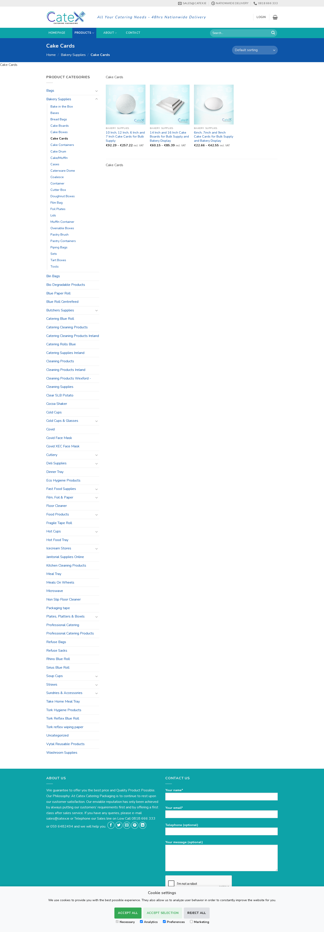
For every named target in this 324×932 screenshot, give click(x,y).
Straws (51, 684)
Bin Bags (53, 276)
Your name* (174, 790)
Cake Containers (62, 145)
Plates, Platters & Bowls (65, 616)
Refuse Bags (56, 642)
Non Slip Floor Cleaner (63, 599)
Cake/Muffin (59, 158)
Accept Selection (163, 913)
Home (51, 54)
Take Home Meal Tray (63, 701)
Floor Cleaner (56, 505)
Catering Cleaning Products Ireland (72, 335)
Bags (50, 90)
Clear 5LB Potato (59, 395)
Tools (54, 266)
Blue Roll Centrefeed (62, 301)
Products (82, 33)
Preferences (176, 922)
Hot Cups (53, 531)
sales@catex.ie (57, 818)
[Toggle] (96, 90)
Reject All (196, 913)
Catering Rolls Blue (61, 344)
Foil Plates (57, 209)
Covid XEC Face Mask (63, 446)
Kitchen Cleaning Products (66, 565)
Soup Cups (54, 675)
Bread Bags (58, 119)
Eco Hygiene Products (63, 480)
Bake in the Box (61, 106)
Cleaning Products (60, 361)
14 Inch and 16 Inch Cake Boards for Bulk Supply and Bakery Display (169, 136)
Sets (53, 253)
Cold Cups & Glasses (62, 420)
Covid (50, 429)
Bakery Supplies (73, 54)
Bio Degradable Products (65, 284)
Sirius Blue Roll (57, 667)
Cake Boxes (59, 132)
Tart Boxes (58, 260)
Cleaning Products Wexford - (68, 378)
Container (57, 183)
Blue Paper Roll (58, 293)
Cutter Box (58, 190)
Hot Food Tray (57, 540)
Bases (54, 113)
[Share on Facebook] (111, 825)
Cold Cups (54, 412)
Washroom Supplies (61, 752)
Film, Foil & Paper (59, 497)
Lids (53, 215)
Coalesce (57, 177)
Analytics (151, 922)
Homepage (56, 33)
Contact (133, 33)
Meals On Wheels (60, 582)
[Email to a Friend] (126, 825)
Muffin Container (62, 222)
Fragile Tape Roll (59, 523)
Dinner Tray (54, 471)
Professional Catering (62, 625)
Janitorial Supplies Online (65, 556)
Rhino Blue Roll (58, 659)
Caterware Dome (62, 170)
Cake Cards (59, 138)
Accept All (128, 913)
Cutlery (51, 454)
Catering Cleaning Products (67, 327)
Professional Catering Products (70, 633)
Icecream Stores (58, 548)
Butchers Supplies (60, 310)
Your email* (174, 808)
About (108, 33)
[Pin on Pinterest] (134, 825)
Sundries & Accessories (64, 692)
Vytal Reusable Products (65, 744)
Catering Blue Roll (60, 318)
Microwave (54, 590)
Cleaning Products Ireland (65, 369)
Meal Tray (53, 573)
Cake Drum (58, 151)
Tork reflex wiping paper (64, 727)
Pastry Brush (59, 234)
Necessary (127, 922)
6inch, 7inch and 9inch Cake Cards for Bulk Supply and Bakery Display (213, 136)
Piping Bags (58, 247)
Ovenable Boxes (62, 228)
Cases (54, 164)
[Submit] (273, 33)
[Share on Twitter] (119, 825)
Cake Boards (59, 125)
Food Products (57, 514)
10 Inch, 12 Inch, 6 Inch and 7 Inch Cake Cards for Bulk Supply (125, 136)
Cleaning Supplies (59, 386)
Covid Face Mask (59, 437)
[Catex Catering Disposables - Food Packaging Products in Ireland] (68, 17)
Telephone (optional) (181, 825)
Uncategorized (57, 735)
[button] (261, 17)
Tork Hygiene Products (63, 710)
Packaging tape (58, 608)
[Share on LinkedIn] (142, 825)
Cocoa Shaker (56, 403)
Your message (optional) (184, 842)
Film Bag (56, 202)
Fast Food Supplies (61, 488)
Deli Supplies (56, 463)
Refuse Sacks (56, 650)
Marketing (201, 922)
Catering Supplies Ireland (65, 352)
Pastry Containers (63, 241)
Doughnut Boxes (62, 196)
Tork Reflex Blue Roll (62, 718)
